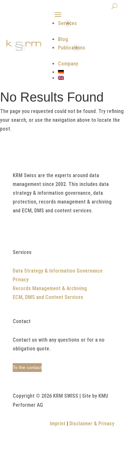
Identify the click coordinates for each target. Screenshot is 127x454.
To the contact (27, 367)
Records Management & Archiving (50, 288)
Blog (63, 39)
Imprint (57, 423)
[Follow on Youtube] (44, 230)
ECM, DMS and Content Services (48, 297)
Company (68, 64)
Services (67, 23)
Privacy (21, 280)
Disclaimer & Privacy (91, 423)
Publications (71, 48)
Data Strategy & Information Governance (58, 271)
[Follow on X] (18, 230)
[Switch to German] (88, 72)
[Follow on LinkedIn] (31, 230)
